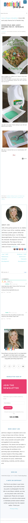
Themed (3, 199)
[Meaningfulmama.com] (14, 8)
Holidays (12, 195)
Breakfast (14, 18)
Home (3, 18)
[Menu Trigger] (25, 2)
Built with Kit (14, 417)
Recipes (8, 18)
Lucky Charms (13, 197)
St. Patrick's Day (21, 195)
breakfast (9, 197)
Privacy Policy (14, 508)
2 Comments (3, 31)
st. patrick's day (20, 197)
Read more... (15, 246)
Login (25, 272)
